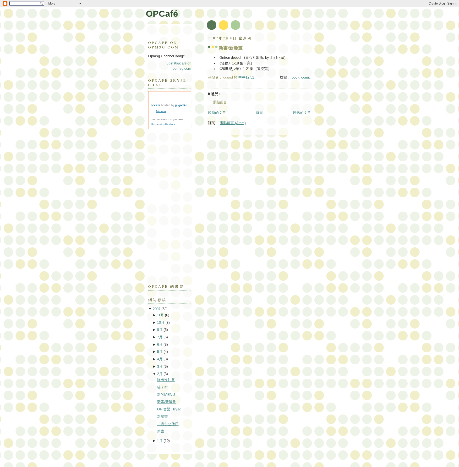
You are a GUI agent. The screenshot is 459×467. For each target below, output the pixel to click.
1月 (160, 441)
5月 (160, 352)
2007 (156, 309)
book (295, 77)
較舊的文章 (302, 113)
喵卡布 (162, 387)
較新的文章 (217, 113)
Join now (161, 111)
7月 (160, 337)
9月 (160, 330)
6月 (160, 344)
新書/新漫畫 (231, 47)
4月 (160, 359)
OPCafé (162, 14)
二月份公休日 (168, 424)
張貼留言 (220, 102)
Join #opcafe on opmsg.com (179, 65)
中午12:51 (246, 77)
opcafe (155, 105)
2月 (160, 374)
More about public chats (163, 124)
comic (306, 77)
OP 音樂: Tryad (169, 409)
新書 (160, 431)
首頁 (259, 113)
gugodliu (180, 105)
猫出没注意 (166, 380)
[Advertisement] (167, 204)
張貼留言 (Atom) (233, 123)
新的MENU (166, 395)
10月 (160, 322)
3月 (160, 366)
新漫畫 (162, 417)
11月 (160, 315)
